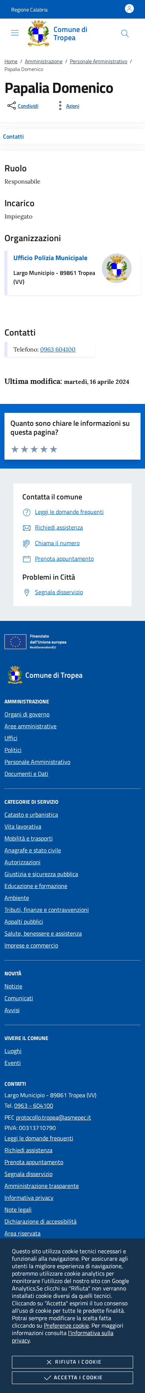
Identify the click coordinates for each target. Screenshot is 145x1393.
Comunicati (18, 998)
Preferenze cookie (66, 1325)
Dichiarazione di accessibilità (40, 1221)
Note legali (18, 1209)
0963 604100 (57, 349)
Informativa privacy (29, 1197)
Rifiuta (78, 1362)
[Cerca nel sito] (125, 33)
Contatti (13, 136)
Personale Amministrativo (98, 61)
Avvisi (12, 1009)
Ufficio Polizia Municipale (50, 258)
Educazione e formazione (35, 885)
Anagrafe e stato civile (32, 850)
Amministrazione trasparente (41, 1185)
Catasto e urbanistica (31, 814)
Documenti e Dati (26, 773)
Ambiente (16, 897)
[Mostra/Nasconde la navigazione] (14, 32)
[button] (29, 9)
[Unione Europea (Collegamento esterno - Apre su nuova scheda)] (72, 643)
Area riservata (22, 1233)
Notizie (13, 986)
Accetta (78, 1377)
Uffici (10, 737)
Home (10, 61)
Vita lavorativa (22, 826)
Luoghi (13, 1050)
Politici (13, 749)
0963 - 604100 (33, 1105)
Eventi (12, 1062)
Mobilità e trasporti (28, 838)
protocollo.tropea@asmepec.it (53, 1117)
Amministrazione (43, 61)
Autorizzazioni (22, 862)
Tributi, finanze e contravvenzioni (46, 909)
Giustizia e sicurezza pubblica (41, 873)
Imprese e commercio (31, 945)
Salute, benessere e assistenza (43, 933)
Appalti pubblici (23, 921)
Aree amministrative (30, 726)
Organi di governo (26, 714)
